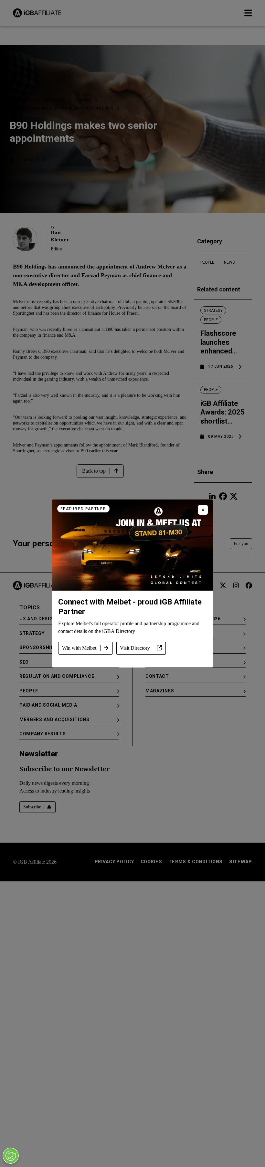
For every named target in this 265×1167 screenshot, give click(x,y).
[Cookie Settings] (11, 1156)
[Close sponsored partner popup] (203, 510)
